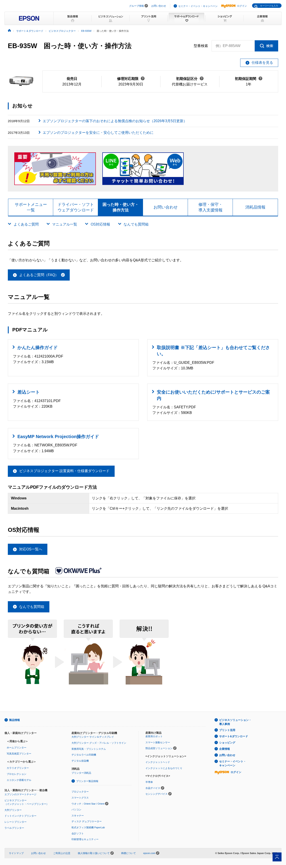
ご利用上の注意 (61, 853)
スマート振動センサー (157, 742)
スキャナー (78, 815)
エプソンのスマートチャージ (20, 794)
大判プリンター (13, 810)
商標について (128, 853)
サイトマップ (16, 853)
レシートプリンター (15, 821)
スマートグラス (80, 797)
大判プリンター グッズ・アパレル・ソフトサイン (99, 742)
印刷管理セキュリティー (85, 839)
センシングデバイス (156, 794)
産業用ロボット (154, 736)
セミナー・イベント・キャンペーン (198, 6)
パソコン (76, 809)
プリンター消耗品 (81, 772)
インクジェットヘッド (157, 762)
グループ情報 (136, 5)
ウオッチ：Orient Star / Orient (88, 803)
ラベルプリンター (14, 828)
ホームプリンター (16, 747)
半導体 (149, 782)
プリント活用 (227, 730)
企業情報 (224, 748)
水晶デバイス (152, 788)
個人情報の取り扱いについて (94, 853)
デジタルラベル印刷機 (84, 754)
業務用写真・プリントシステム (89, 749)
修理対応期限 (131, 79)
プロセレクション (16, 774)
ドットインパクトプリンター (20, 815)
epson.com (149, 853)
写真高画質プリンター (19, 753)
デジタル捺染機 (80, 760)
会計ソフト (78, 833)
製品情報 (14, 720)
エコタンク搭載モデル (19, 780)
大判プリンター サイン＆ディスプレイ (93, 736)
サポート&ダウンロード (233, 736)
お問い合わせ (158, 5)
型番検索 (201, 46)
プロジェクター (80, 791)
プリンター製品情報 (87, 781)
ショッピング (227, 742)
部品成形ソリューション (158, 748)
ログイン (242, 5)
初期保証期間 (248, 79)
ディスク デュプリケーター (87, 821)
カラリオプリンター (18, 768)
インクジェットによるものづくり (163, 768)
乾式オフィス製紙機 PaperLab (88, 827)
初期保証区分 (190, 79)
